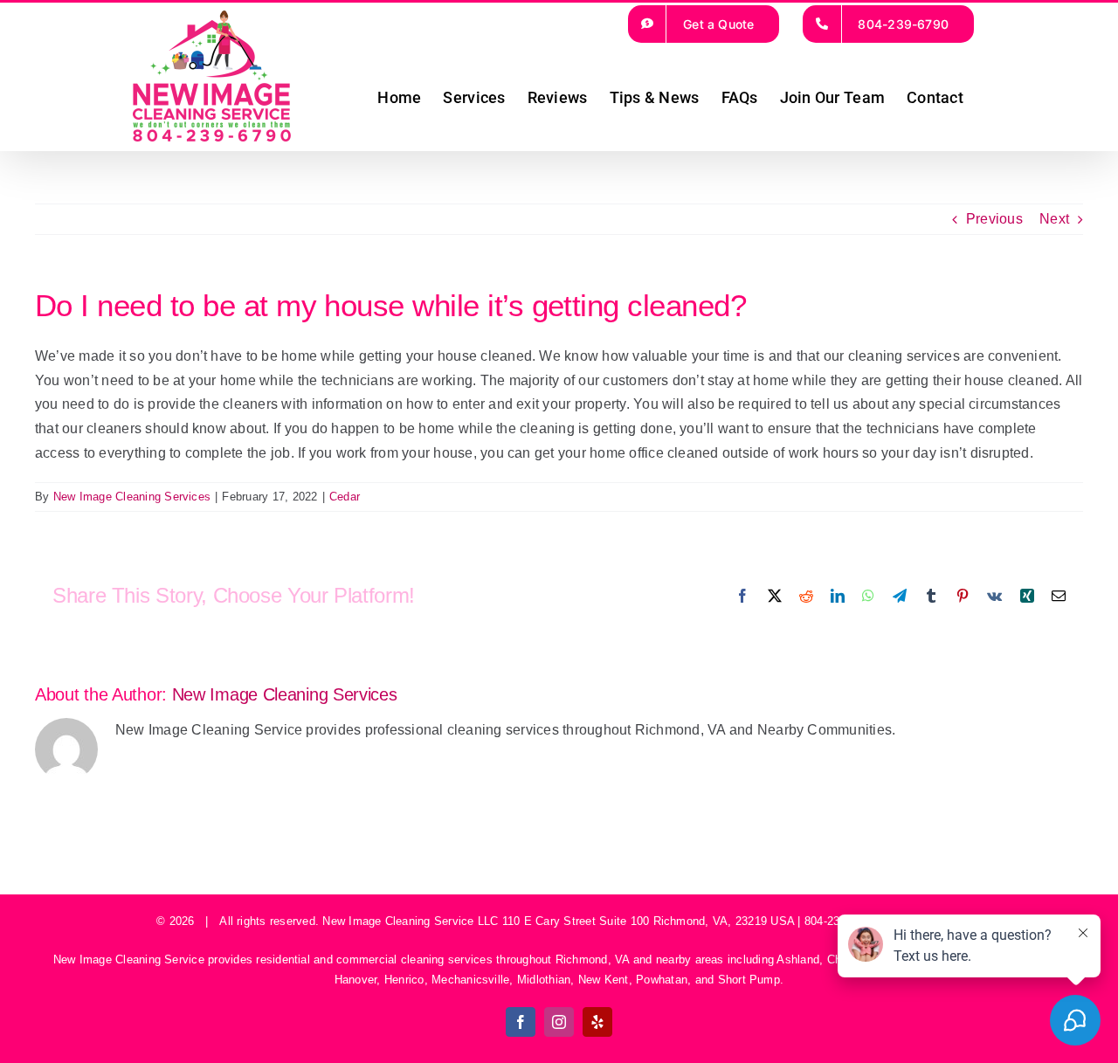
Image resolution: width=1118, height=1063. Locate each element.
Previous (994, 218)
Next (1054, 218)
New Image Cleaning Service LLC (410, 921)
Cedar (344, 496)
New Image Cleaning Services (131, 496)
